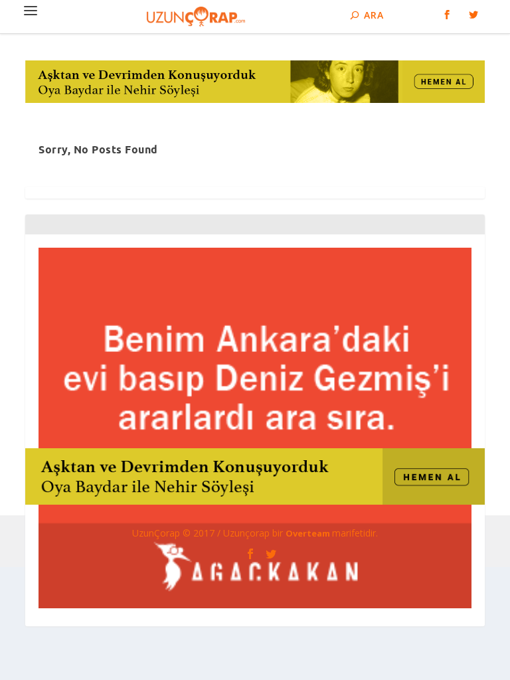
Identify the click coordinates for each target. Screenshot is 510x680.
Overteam (309, 533)
